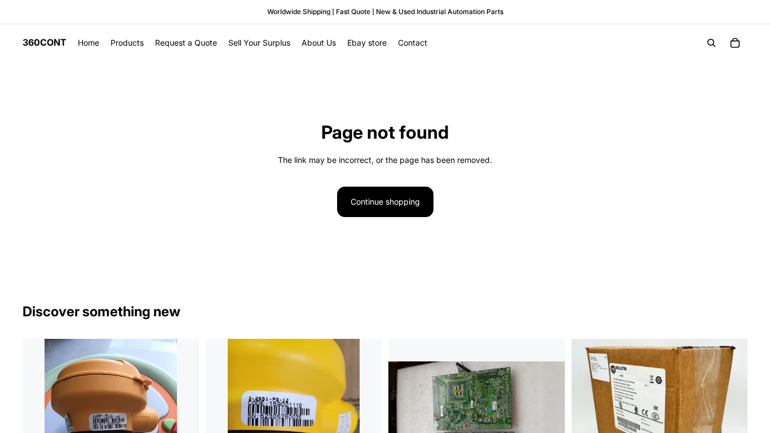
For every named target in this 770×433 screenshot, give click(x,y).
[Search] (711, 42)
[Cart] (735, 42)
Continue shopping (385, 201)
